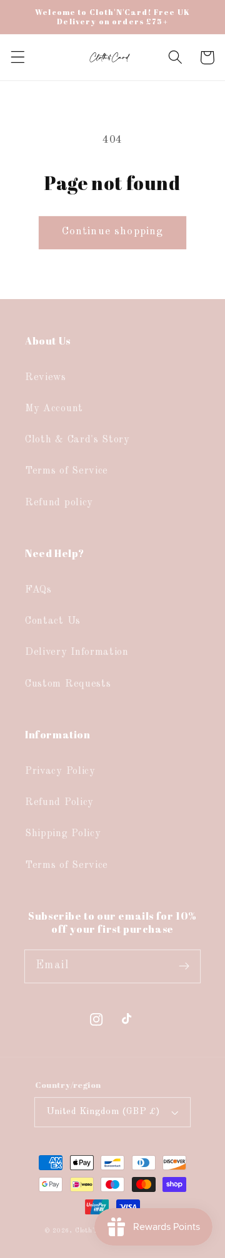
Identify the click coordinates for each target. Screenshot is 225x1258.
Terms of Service (66, 471)
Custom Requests (68, 684)
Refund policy (59, 503)
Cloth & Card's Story (77, 440)
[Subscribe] (184, 966)
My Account (54, 409)
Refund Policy (59, 803)
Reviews (45, 378)
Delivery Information (77, 652)
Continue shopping (113, 231)
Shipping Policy (63, 834)
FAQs (38, 590)
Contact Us (53, 621)
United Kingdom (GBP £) (104, 1112)
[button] (18, 58)
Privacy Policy (60, 771)
